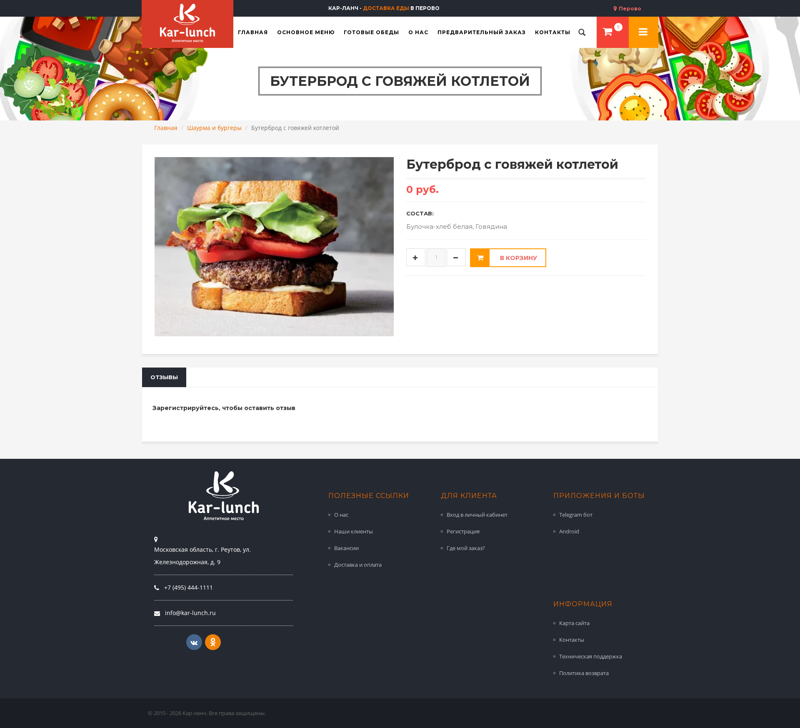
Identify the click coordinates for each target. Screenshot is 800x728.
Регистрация (463, 531)
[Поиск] (582, 32)
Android (569, 531)
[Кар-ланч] (187, 23)
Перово (629, 8)
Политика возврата (584, 673)
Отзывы (164, 377)
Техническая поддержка (590, 656)
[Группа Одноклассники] (213, 642)
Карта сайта (574, 623)
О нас (341, 514)
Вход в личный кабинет (477, 514)
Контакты (571, 639)
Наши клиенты (353, 531)
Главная (166, 128)
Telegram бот (575, 514)
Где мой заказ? (466, 548)
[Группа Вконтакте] (194, 642)
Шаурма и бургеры (214, 128)
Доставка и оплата (358, 564)
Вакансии (346, 548)
